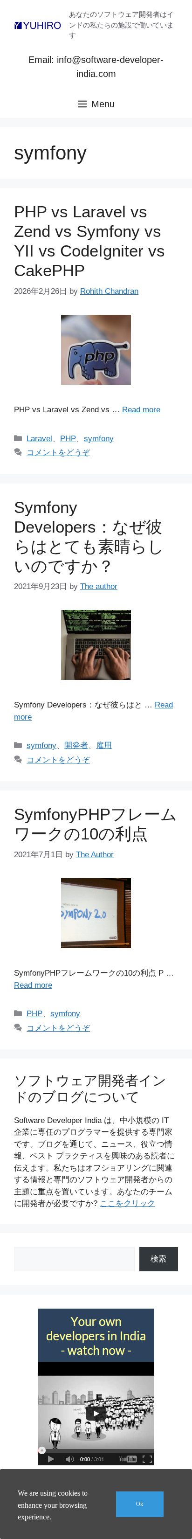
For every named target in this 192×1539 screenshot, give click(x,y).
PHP (68, 438)
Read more (141, 409)
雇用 (104, 745)
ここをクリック (127, 1203)
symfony (99, 438)
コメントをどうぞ (58, 452)
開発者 (76, 745)
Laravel (39, 438)
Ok (139, 1504)
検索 (158, 1259)
